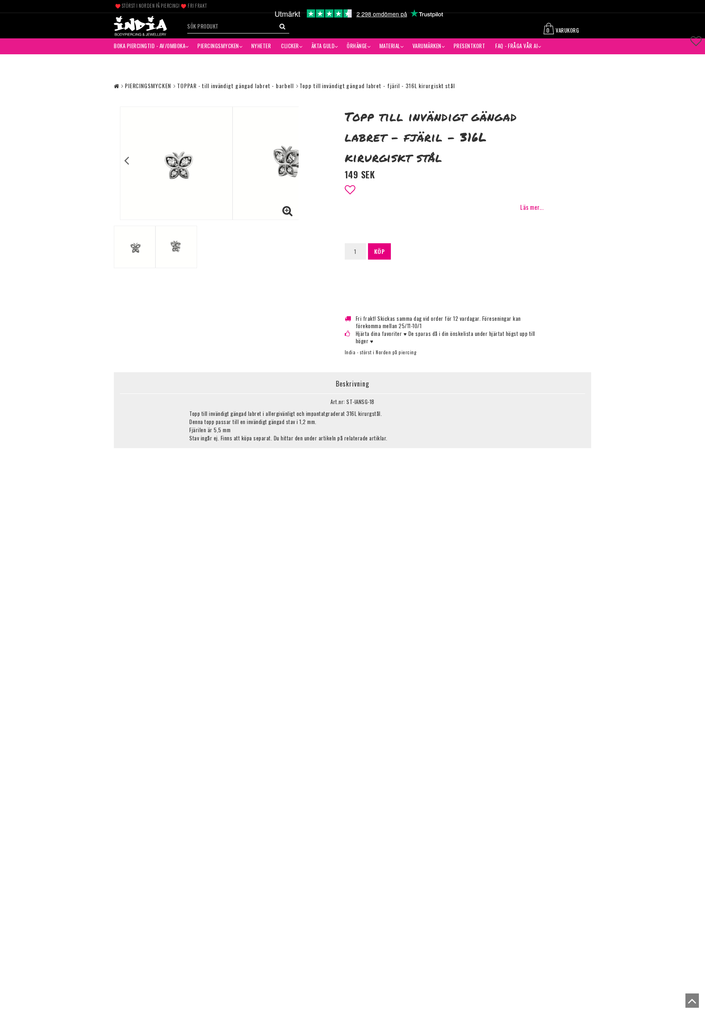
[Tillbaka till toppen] (690, 1002)
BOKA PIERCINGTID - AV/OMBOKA (149, 46)
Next (292, 160)
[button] (566, 29)
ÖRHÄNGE (357, 46)
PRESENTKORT (470, 46)
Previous (126, 160)
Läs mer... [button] (531, 207)
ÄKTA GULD (323, 46)
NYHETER (261, 46)
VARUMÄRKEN (426, 46)
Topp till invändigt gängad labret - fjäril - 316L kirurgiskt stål (377, 85)
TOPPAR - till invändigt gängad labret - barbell (235, 85)
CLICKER (290, 46)
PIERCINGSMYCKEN (218, 46)
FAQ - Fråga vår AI (516, 46)
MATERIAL (389, 46)
